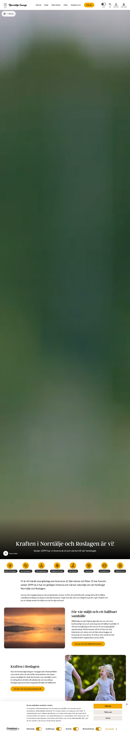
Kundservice (76, 5)
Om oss (89, 5)
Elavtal (38, 5)
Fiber (66, 5)
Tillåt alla (108, 706)
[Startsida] (4, 14)
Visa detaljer (109, 729)
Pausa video (13, 553)
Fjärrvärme (56, 5)
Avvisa (108, 718)
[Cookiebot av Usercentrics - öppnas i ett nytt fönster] (13, 729)
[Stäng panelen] (127, 704)
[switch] (59, 729)
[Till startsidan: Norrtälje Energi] (18, 5)
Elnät (46, 5)
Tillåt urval (108, 712)
